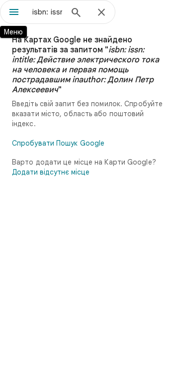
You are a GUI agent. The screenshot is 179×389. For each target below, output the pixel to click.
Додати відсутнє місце (51, 172)
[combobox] (47, 12)
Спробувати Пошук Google (58, 143)
